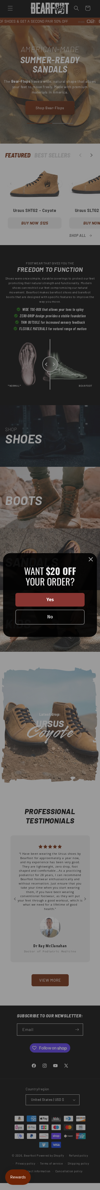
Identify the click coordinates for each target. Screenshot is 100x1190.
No (50, 617)
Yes (50, 599)
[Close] (91, 559)
